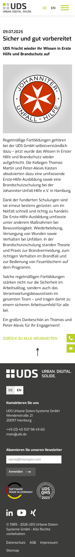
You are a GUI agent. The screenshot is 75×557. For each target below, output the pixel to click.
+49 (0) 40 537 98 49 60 (25, 429)
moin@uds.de (16, 434)
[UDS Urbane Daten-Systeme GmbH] (17, 7)
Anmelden (16, 472)
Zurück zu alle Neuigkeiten (30, 338)
